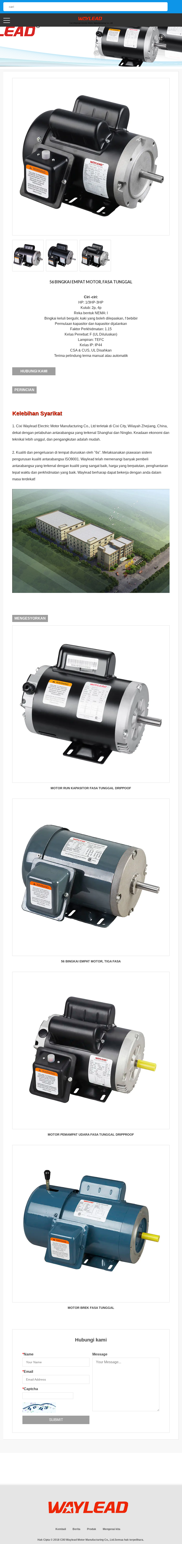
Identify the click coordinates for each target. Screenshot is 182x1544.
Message (99, 1354)
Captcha (30, 1389)
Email (27, 1371)
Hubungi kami (33, 371)
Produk (91, 1529)
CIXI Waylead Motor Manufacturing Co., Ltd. (87, 1539)
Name (28, 1354)
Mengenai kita (111, 1529)
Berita (76, 1529)
